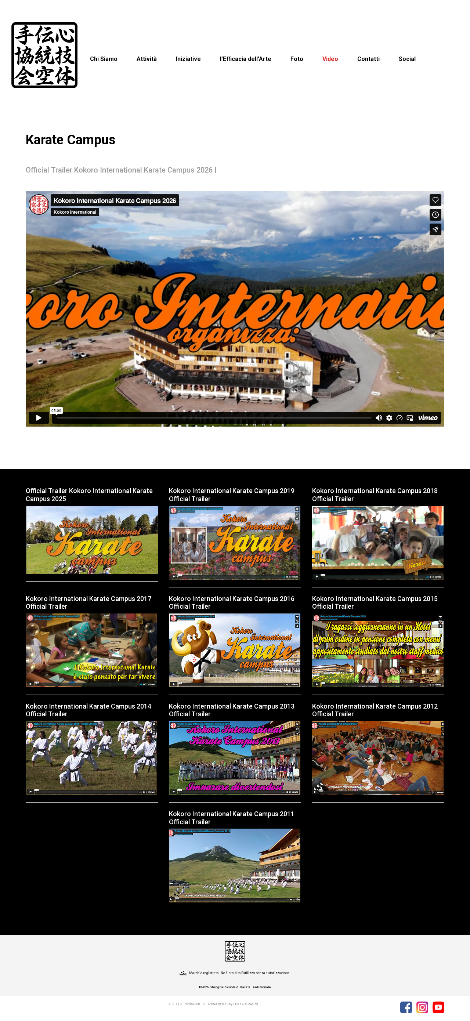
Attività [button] (147, 58)
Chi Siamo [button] (104, 58)
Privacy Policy (220, 1004)
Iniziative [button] (188, 58)
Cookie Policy (246, 1004)
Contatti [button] (368, 58)
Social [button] (407, 58)
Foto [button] (296, 58)
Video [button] (330, 58)
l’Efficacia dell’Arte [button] (245, 58)
